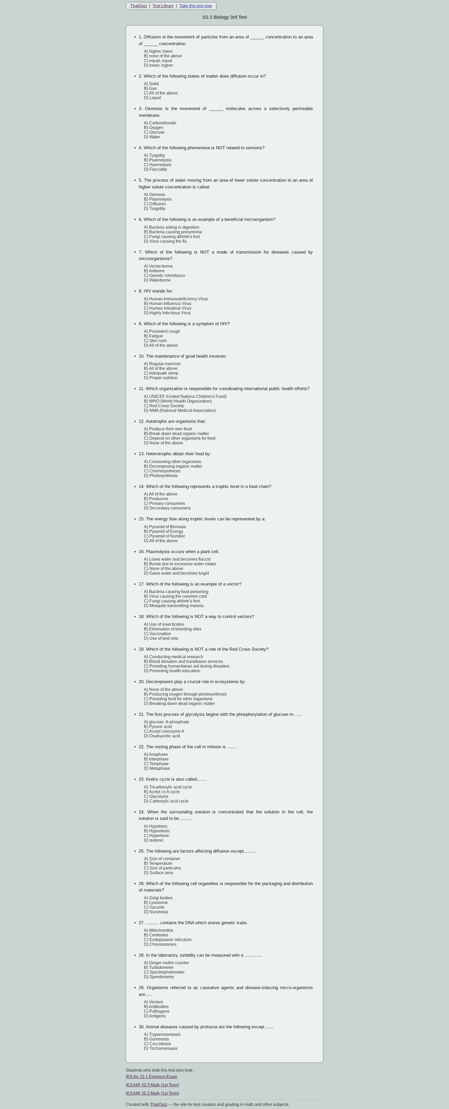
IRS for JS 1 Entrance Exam (151, 1076)
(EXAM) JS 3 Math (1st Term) (152, 1085)
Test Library (163, 6)
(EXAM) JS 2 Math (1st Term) (152, 1093)
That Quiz (158, 1104)
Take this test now (195, 6)
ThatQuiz (138, 6)
